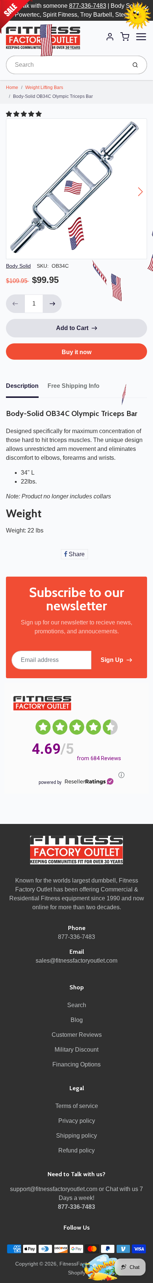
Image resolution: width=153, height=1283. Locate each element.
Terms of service (76, 1106)
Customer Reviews (77, 1035)
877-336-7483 (87, 6)
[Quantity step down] (15, 303)
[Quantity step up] (52, 303)
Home (12, 87)
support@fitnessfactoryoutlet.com (53, 1189)
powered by (50, 782)
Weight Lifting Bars (44, 87)
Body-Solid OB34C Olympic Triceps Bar (53, 96)
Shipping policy (76, 1135)
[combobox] (65, 65)
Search (76, 1005)
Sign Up (112, 660)
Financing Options (76, 1064)
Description (22, 386)
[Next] (140, 192)
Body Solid (18, 266)
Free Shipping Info (74, 386)
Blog (77, 1020)
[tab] (27, 388)
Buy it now (76, 352)
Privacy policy (76, 1121)
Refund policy (76, 1150)
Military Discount (76, 1049)
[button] (24, 114)
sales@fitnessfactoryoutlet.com (76, 960)
